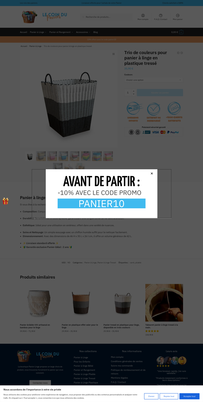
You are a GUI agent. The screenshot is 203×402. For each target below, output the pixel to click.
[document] (101, 201)
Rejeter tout (169, 396)
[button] (151, 173)
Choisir (151, 396)
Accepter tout (189, 396)
